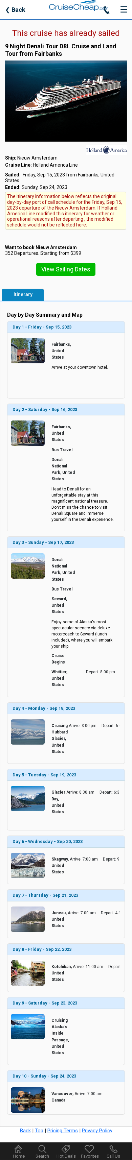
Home (19, 1156)
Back (15, 9)
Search (42, 1156)
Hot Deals (66, 1156)
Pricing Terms (62, 1131)
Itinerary (23, 294)
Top (39, 1131)
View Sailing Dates (65, 269)
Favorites (90, 1156)
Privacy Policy (97, 1131)
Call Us (113, 1156)
